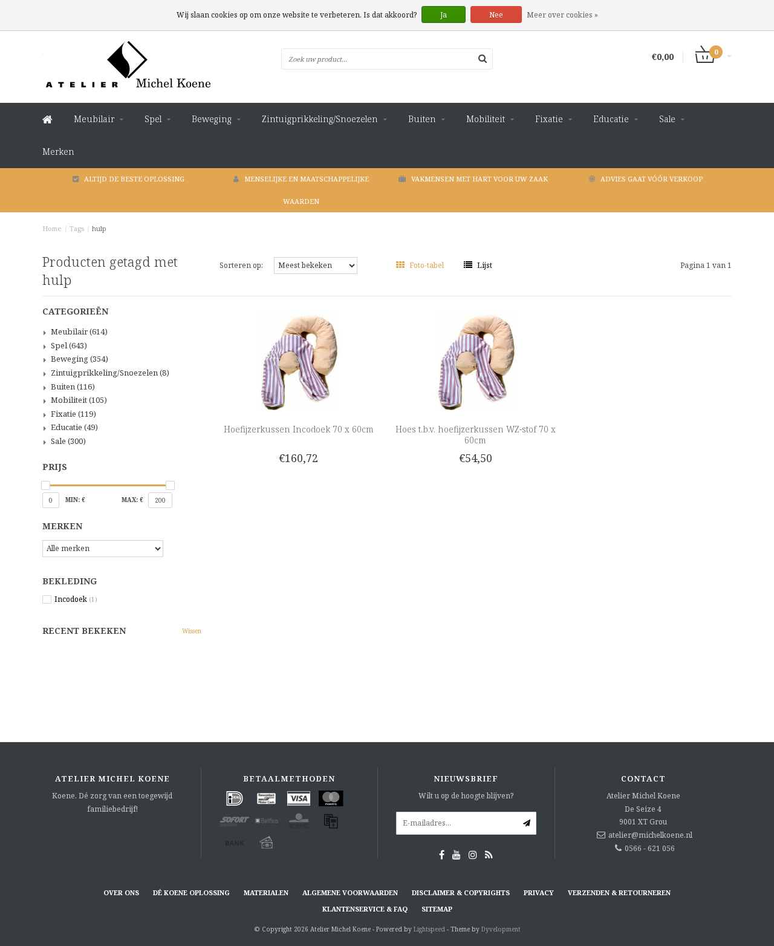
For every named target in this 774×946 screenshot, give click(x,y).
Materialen (266, 892)
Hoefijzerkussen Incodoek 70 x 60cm (299, 429)
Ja (443, 15)
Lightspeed (429, 929)
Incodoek (75, 599)
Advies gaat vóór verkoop (651, 178)
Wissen (191, 631)
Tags (77, 228)
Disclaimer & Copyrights (461, 892)
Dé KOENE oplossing (191, 892)
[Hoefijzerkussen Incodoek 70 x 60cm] (298, 360)
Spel (153, 119)
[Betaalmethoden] (235, 798)
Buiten (422, 119)
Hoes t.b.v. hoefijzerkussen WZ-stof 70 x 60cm (475, 434)
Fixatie (549, 119)
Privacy (539, 892)
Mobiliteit (485, 119)
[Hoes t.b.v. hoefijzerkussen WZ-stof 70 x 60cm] (475, 360)
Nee (496, 15)
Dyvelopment (501, 929)
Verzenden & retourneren (619, 892)
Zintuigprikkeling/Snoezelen (320, 119)
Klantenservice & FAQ (365, 908)
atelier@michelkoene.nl (650, 835)
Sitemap (436, 908)
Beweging (212, 119)
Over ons (121, 892)
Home (52, 228)
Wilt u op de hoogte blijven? (465, 796)
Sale (667, 119)
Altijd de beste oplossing (134, 178)
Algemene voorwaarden (350, 892)
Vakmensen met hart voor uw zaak (479, 178)
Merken (58, 151)
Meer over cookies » (562, 15)
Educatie (611, 119)
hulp (99, 228)
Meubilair (94, 119)
